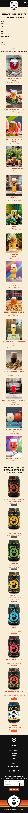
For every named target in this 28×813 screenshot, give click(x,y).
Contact (14, 763)
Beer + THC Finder (14, 750)
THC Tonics (14, 748)
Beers (14, 745)
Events (14, 755)
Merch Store (14, 789)
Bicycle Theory (23, 809)
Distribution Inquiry (14, 766)
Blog (14, 758)
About (14, 761)
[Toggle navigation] (25, 3)
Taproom (14, 753)
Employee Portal (14, 810)
